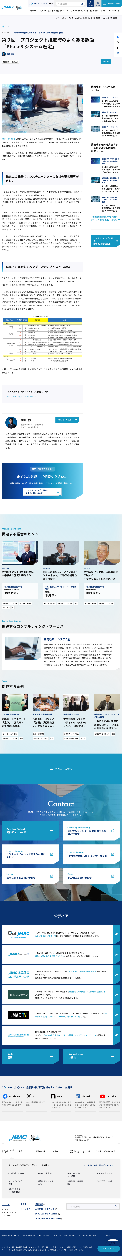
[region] (61, 575)
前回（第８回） (9, 139)
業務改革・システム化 (10, 62)
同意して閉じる (109, 1248)
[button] (34, 3)
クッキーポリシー (61, 1250)
